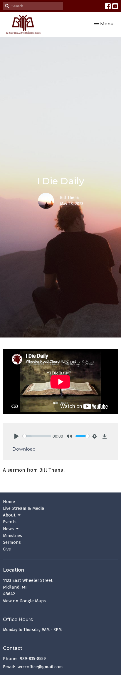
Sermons (12, 542)
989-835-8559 (33, 658)
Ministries (12, 535)
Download (24, 449)
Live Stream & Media (23, 508)
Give (7, 549)
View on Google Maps (24, 601)
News (8, 528)
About (9, 515)
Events (9, 521)
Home (9, 501)
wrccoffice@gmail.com (40, 666)
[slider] (37, 436)
